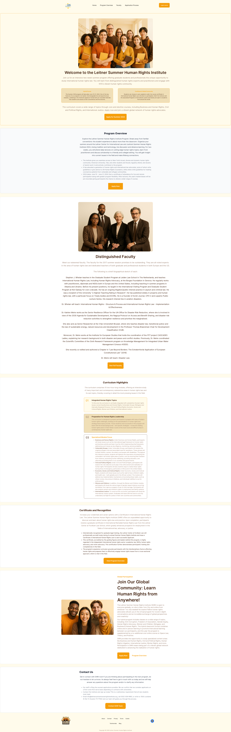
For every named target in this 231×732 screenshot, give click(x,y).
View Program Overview (115, 561)
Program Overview (139, 656)
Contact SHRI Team (115, 706)
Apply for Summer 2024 (115, 117)
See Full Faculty (115, 365)
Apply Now (116, 186)
